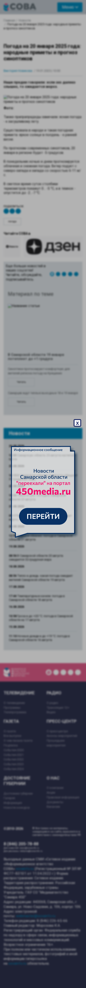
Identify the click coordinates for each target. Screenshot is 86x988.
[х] (43, 494)
